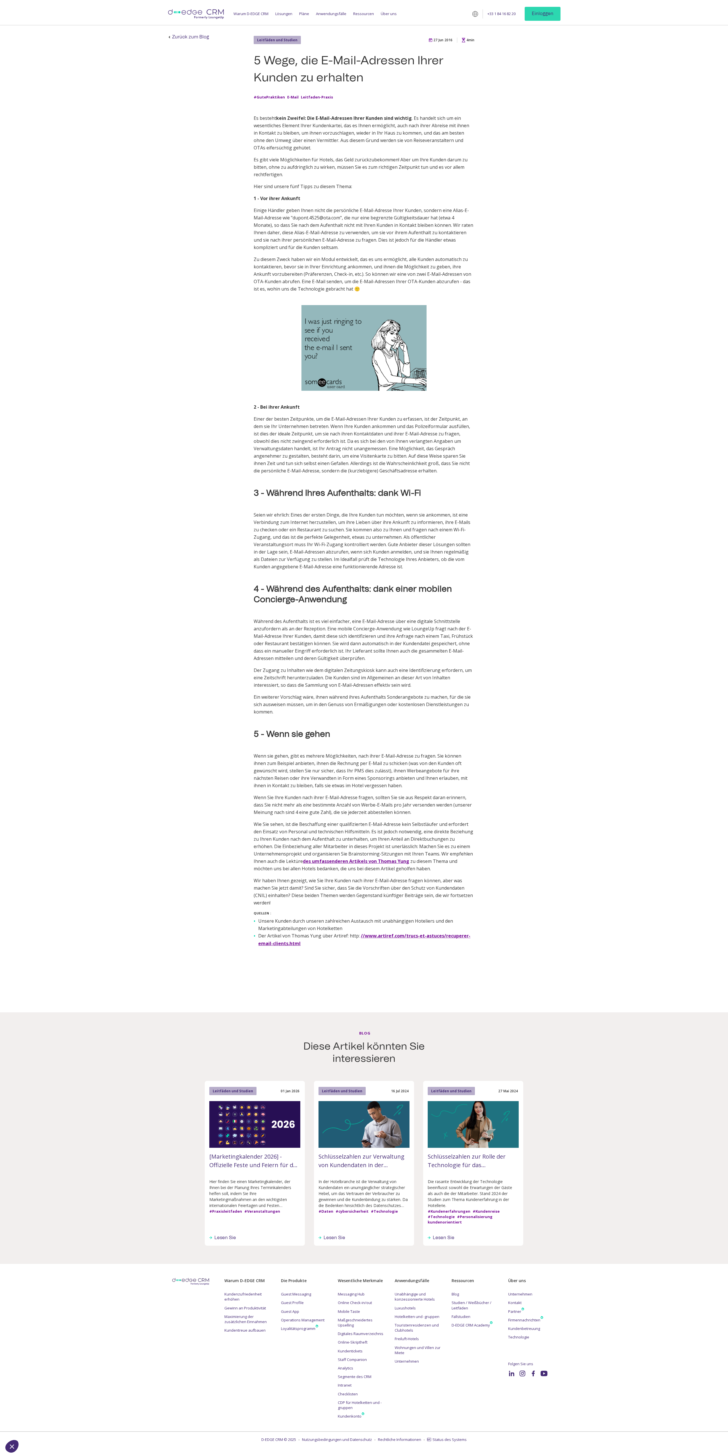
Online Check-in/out (355, 1302)
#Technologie (384, 1211)
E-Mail (293, 97)
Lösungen (283, 13)
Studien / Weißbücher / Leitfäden (471, 1305)
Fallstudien (461, 1316)
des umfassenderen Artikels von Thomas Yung (356, 861)
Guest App (290, 1311)
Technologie (518, 1337)
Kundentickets (350, 1351)
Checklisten (348, 1394)
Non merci (25, 1427)
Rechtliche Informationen (399, 1439)
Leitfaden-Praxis (317, 97)
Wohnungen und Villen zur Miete (417, 1350)
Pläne (304, 13)
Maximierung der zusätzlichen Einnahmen (245, 1319)
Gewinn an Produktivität (245, 1308)
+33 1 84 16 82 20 (501, 13)
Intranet (344, 1385)
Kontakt (515, 1302)
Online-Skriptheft (352, 1342)
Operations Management (302, 1320)
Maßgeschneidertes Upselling (355, 1322)
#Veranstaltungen (262, 1211)
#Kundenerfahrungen (449, 1211)
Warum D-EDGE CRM (250, 13)
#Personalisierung (475, 1217)
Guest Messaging (296, 1294)
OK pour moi (105, 1427)
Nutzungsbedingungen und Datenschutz (337, 1439)
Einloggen (542, 13)
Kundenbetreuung (524, 1328)
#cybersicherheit (352, 1211)
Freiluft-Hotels (407, 1338)
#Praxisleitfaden (225, 1211)
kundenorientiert (445, 1222)
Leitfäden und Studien (277, 40)
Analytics (345, 1368)
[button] (12, 1446)
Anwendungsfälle (331, 13)
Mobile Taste (349, 1311)
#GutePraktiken (269, 97)
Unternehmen (407, 1361)
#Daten (325, 1211)
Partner (514, 1311)
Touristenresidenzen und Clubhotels (417, 1328)
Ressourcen (363, 13)
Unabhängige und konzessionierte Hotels (415, 1297)
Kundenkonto (349, 1416)
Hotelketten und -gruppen (417, 1316)
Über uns (389, 13)
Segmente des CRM (354, 1376)
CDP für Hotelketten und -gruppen (360, 1405)
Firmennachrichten (524, 1320)
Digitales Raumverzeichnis (360, 1333)
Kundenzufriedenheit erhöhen (243, 1297)
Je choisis (65, 1427)
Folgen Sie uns (520, 1363)
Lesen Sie (225, 1237)
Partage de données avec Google (43, 1399)
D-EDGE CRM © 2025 (278, 1439)
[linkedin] (511, 1373)
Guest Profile (292, 1302)
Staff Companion (352, 1359)
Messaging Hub (351, 1294)
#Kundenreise (486, 1211)
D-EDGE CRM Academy (471, 1325)
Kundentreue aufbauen (245, 1330)
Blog (455, 1294)
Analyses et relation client (37, 1404)
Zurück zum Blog (190, 37)
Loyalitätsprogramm (298, 1328)
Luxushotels (405, 1308)
